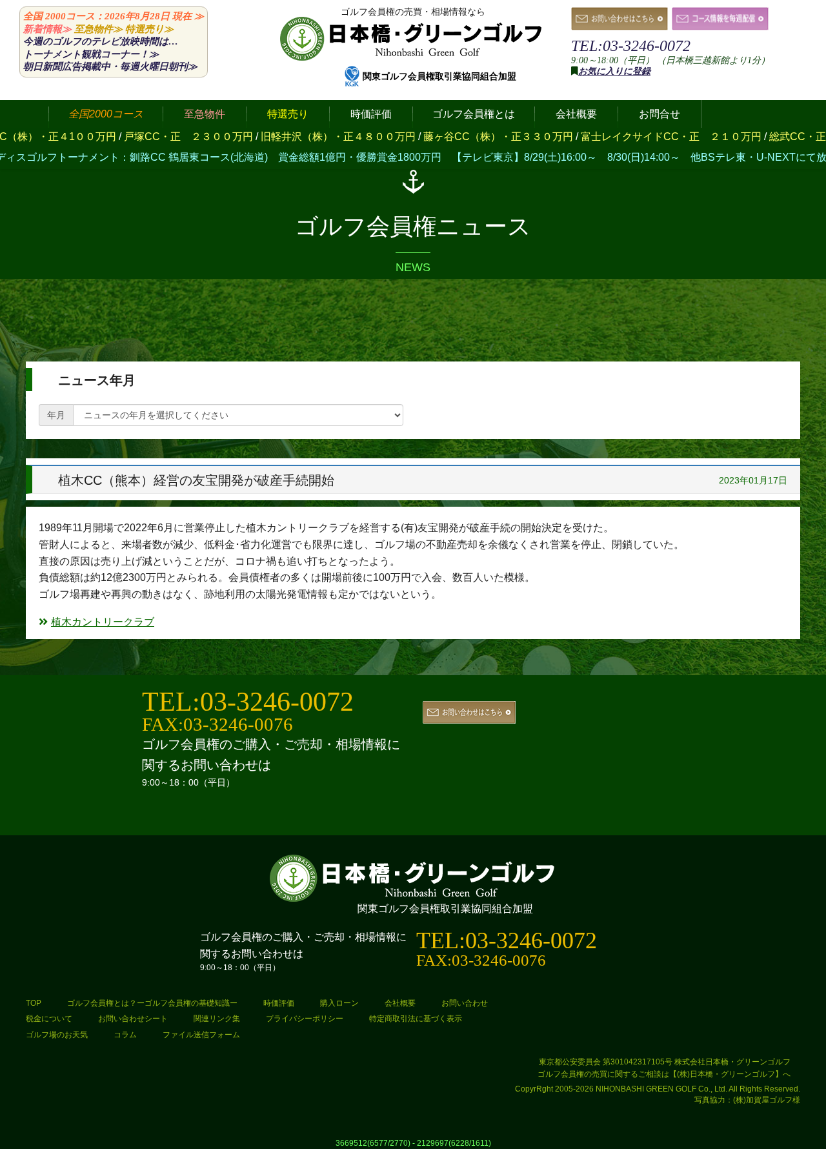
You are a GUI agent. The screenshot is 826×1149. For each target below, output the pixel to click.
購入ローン (339, 1003)
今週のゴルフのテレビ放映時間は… (100, 41)
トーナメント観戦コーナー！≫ (91, 54)
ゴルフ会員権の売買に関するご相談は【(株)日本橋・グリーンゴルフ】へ (664, 1074)
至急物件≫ (98, 29)
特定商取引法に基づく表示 (415, 1018)
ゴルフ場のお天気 (57, 1034)
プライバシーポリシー (304, 1018)
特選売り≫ (149, 29)
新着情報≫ (47, 29)
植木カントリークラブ (102, 621)
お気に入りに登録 (614, 71)
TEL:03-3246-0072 (630, 45)
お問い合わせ (464, 1003)
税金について (49, 1018)
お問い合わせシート (133, 1018)
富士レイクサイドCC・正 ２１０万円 (628, 136)
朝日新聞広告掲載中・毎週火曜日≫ (110, 66)
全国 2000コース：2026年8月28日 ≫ (113, 16)
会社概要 (400, 1003)
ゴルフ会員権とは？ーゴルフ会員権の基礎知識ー (152, 1003)
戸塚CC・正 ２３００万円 (146, 136)
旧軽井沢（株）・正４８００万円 (295, 136)
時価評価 (278, 1003)
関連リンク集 (217, 1018)
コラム (125, 1034)
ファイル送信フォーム (201, 1034)
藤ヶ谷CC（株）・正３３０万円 (455, 136)
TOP (33, 1003)
